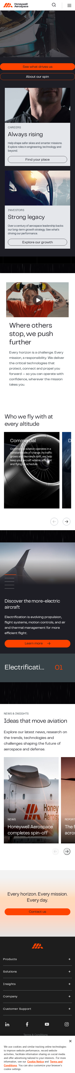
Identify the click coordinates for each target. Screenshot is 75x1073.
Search (57, 5)
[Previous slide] (55, 851)
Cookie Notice (35, 1061)
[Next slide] (66, 851)
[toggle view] (69, 959)
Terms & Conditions (35, 1035)
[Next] (66, 521)
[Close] (70, 1041)
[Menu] (63, 5)
